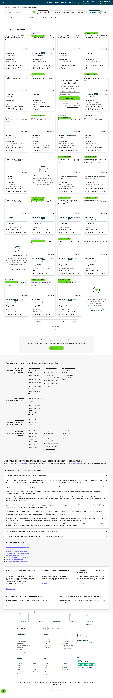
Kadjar (65, 667)
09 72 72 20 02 (22, 628)
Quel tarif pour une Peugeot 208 (14, 559)
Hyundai (35, 663)
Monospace (48, 645)
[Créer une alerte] (3, 691)
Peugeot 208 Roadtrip (68, 368)
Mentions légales (39, 682)
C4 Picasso (48, 671)
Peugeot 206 (66, 431)
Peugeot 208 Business (52, 372)
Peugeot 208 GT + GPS (52, 378)
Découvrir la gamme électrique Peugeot (17, 561)
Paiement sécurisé (89, 682)
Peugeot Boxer (66, 438)
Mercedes (35, 671)
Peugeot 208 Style (67, 375)
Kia (34, 665)
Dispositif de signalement (57, 684)
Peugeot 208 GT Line (52, 380)
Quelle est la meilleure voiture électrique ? (17, 545)
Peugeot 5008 (33, 442)
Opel (18, 667)
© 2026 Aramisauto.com (56, 690)
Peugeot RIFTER (50, 438)
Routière (47, 641)
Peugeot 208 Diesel (34, 405)
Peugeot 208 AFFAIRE (52, 443)
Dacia (18, 669)
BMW (34, 669)
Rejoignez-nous (21, 641)
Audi (18, 674)
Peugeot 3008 (33, 433)
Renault (19, 661)
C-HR (65, 661)
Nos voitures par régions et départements (68, 647)
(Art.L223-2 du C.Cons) (72, 107)
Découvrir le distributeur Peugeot (15, 555)
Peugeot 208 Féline (18, 504)
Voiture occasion (17, 7)
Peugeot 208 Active (34, 368)
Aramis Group (21, 652)
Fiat (34, 661)
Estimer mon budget (17, 269)
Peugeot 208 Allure (34, 379)
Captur (47, 674)
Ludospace (48, 647)
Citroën (19, 665)
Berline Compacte (50, 639)
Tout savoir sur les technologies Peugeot (17, 557)
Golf (65, 665)
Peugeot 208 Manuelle (35, 420)
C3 (45, 669)
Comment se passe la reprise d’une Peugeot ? (18, 553)
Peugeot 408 (33, 444)
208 (46, 661)
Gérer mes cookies (75, 682)
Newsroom (20, 647)
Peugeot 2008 (33, 431)
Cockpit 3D (77, 513)
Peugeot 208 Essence (35, 398)
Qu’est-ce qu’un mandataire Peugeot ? (16, 549)
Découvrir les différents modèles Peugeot (17, 547)
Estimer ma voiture (96, 310)
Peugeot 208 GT (50, 375)
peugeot (25, 7)
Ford (34, 667)
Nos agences (20, 639)
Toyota (34, 674)
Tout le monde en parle (23, 645)
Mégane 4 (66, 669)
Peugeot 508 (33, 447)
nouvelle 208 (60, 513)
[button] (47, 12)
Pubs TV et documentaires (24, 650)
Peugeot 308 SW (34, 439)
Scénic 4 (66, 671)
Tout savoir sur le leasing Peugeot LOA (16, 551)
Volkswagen (20, 671)
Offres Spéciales (68, 641)
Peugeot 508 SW (50, 431)
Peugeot (24, 463)
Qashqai (66, 674)
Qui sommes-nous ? (22, 637)
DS (33, 676)
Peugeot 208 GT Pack (52, 383)
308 (46, 665)
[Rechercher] (34, 12)
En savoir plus (10, 589)
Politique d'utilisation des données (57, 682)
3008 (46, 667)
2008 (46, 663)
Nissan (19, 676)
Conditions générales (25, 682)
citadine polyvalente (77, 463)
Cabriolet (66, 639)
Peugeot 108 (49, 441)
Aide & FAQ (20, 643)
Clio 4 (65, 663)
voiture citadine (26, 511)
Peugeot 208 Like (51, 386)
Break (46, 643)
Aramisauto (8, 7)
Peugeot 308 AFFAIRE (52, 446)
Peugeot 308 (33, 436)
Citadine (47, 637)
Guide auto (67, 643)
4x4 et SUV (67, 637)
